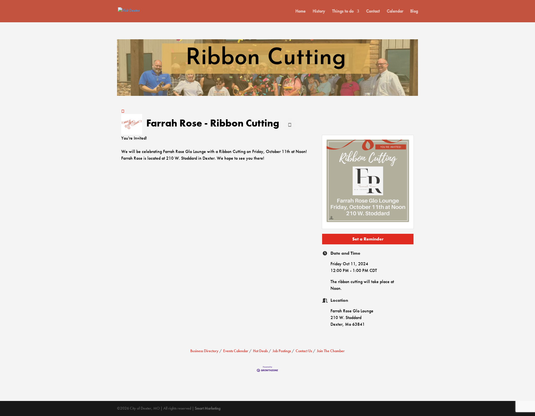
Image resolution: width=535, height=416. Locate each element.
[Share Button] (289, 124)
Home (300, 11)
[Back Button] (122, 111)
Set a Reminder (368, 239)
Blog (414, 11)
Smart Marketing (207, 408)
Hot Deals (260, 351)
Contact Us (304, 351)
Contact (373, 11)
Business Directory (204, 351)
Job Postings (282, 351)
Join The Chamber (331, 351)
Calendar (395, 11)
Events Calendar (235, 351)
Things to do (343, 11)
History (319, 11)
